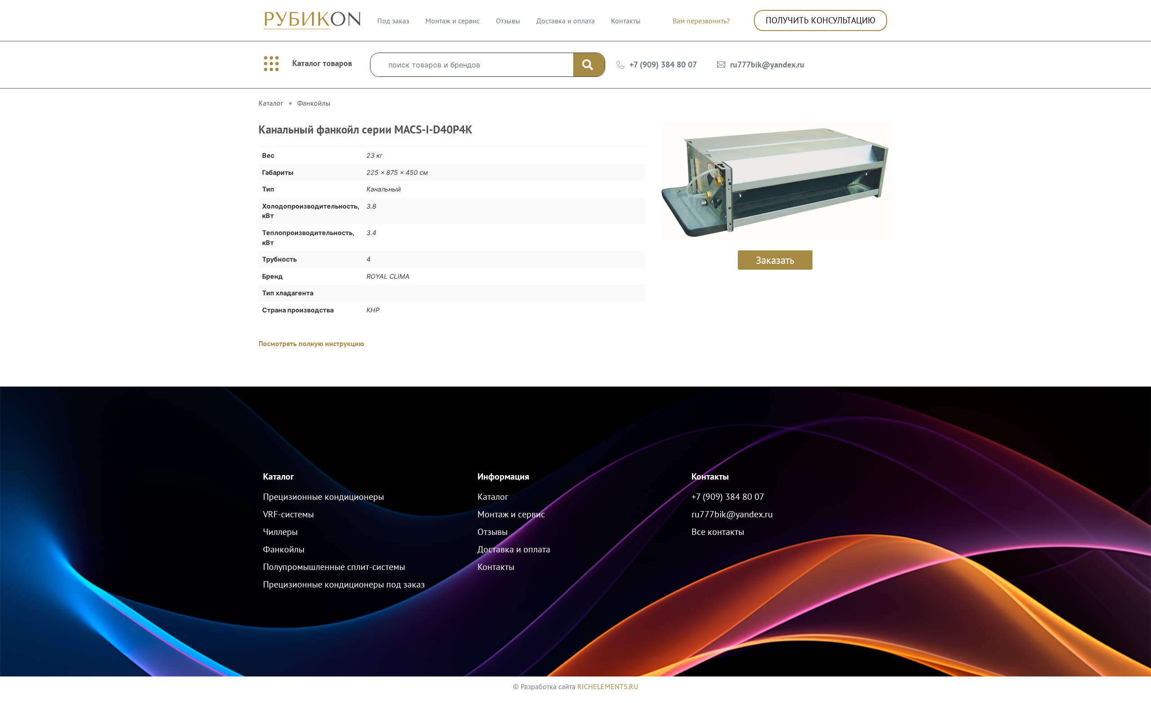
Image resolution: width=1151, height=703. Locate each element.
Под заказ (393, 20)
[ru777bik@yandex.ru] (721, 65)
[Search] (589, 64)
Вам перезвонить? (701, 20)
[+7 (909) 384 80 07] (620, 65)
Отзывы (508, 20)
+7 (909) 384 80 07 (663, 64)
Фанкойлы (313, 102)
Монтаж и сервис (452, 20)
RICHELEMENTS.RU (607, 686)
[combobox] (471, 64)
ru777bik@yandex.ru (767, 64)
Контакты (626, 20)
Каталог (278, 476)
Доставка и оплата (565, 20)
